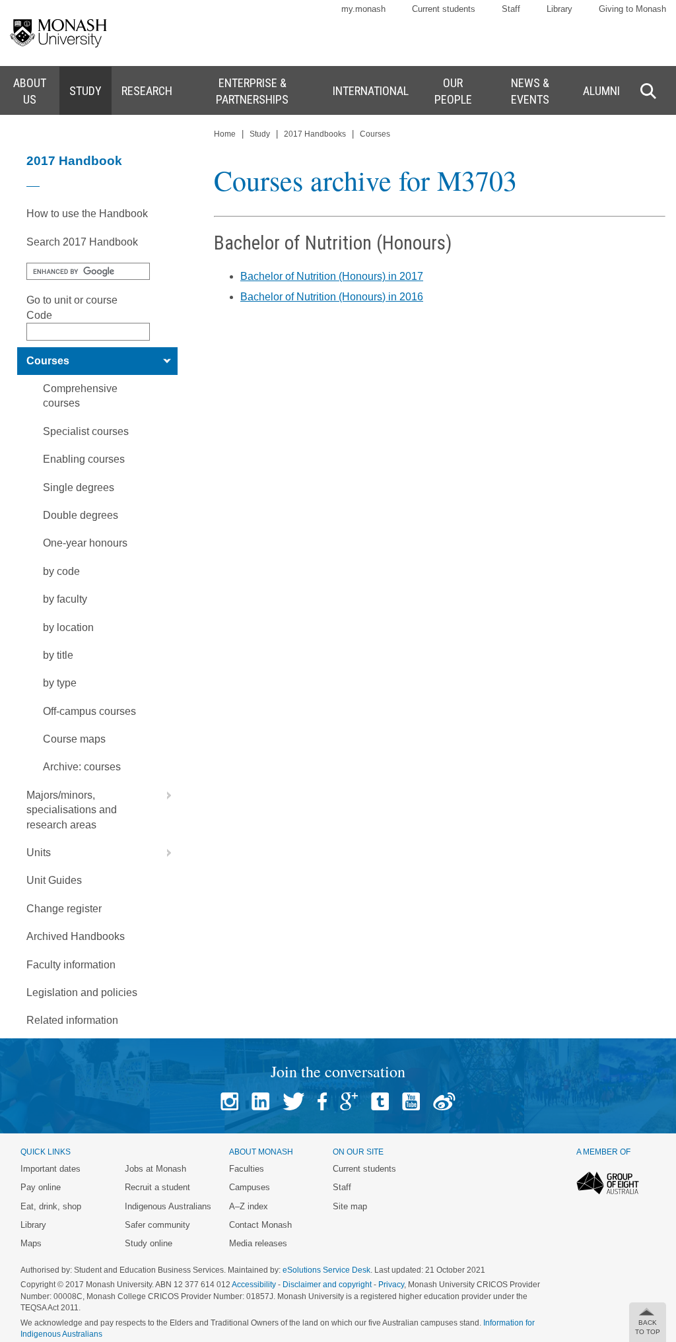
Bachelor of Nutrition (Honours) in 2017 (331, 276)
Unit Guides (54, 880)
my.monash (363, 9)
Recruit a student (157, 1187)
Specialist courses (86, 431)
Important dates (50, 1169)
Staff (511, 9)
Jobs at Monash (155, 1169)
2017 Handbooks (315, 134)
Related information (72, 1020)
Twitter (293, 1101)
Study (260, 134)
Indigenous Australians (168, 1206)
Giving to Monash (632, 9)
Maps (31, 1243)
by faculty (65, 599)
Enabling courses (84, 459)
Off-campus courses (89, 711)
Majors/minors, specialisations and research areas (71, 809)
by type (60, 682)
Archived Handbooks (75, 936)
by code (61, 571)
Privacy (391, 1284)
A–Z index (248, 1206)
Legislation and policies (81, 992)
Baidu (444, 1101)
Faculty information (71, 964)
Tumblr (380, 1101)
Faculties (246, 1169)
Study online (148, 1243)
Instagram (229, 1101)
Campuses (249, 1187)
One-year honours (85, 543)
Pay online (40, 1187)
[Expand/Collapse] (164, 361)
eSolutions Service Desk (326, 1270)
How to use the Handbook (87, 213)
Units (38, 852)
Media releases (258, 1243)
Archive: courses (82, 766)
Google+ (349, 1101)
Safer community (157, 1225)
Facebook (322, 1101)
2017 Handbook (74, 161)
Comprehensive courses (80, 396)
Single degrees (78, 487)
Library (559, 9)
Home (225, 134)
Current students (443, 9)
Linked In (260, 1101)
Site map (350, 1206)
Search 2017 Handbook (82, 242)
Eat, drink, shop (50, 1206)
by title (58, 655)
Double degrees (80, 515)
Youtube (411, 1101)
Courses (47, 360)
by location (68, 627)
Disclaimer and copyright (327, 1284)
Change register (64, 908)
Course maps (74, 739)
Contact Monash (260, 1225)
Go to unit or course (72, 300)
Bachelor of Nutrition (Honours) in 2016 (331, 296)
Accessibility (254, 1284)
